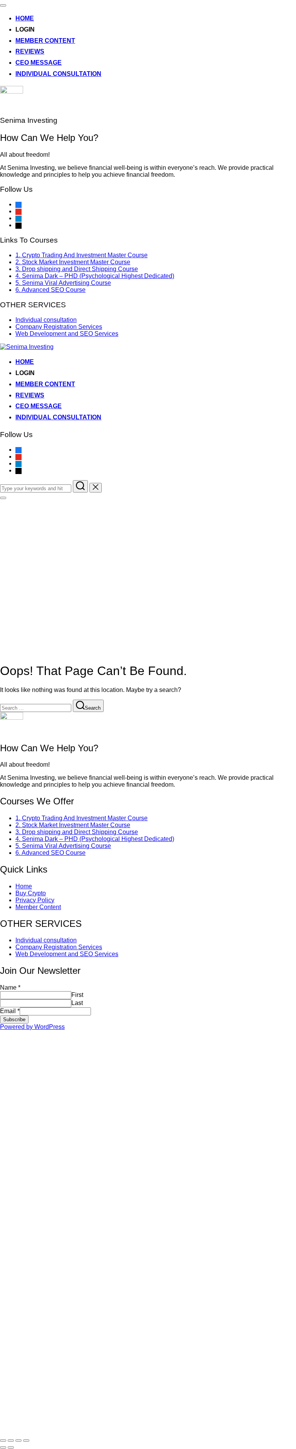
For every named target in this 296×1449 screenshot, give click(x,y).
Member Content (45, 40)
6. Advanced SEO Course (50, 289)
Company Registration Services (58, 326)
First (77, 995)
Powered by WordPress (32, 1027)
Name (10, 987)
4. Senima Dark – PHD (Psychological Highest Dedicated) (94, 276)
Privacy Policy (34, 900)
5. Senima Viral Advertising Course (63, 283)
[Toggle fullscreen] (18, 1440)
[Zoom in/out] (26, 1440)
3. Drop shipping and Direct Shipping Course (76, 269)
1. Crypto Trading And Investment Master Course (81, 255)
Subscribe (14, 1019)
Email (10, 1011)
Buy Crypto (30, 893)
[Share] (11, 1440)
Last (77, 1003)
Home (24, 18)
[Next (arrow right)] (11, 1447)
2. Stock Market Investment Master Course (72, 262)
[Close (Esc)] (3, 1440)
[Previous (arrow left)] (3, 1447)
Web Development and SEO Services (66, 333)
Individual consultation (58, 73)
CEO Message (38, 62)
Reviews (29, 51)
